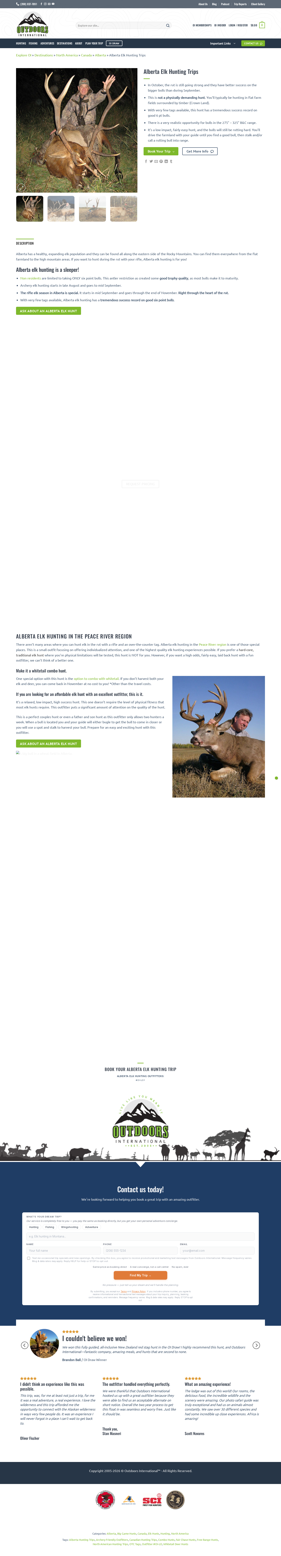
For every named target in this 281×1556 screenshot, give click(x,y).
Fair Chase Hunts (186, 1539)
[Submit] (167, 25)
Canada (86, 55)
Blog (214, 4)
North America (67, 55)
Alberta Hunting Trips (82, 1539)
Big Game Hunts (126, 1533)
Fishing (33, 43)
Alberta (100, 55)
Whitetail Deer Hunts (175, 1544)
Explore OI (23, 55)
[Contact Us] (276, 778)
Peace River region (212, 644)
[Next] (130, 130)
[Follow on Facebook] (41, 4)
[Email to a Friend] (156, 161)
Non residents (30, 278)
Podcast (225, 4)
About (78, 43)
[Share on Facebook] (146, 161)
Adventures (47, 43)
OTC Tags (135, 1544)
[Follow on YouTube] (53, 4)
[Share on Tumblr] (171, 161)
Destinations (64, 43)
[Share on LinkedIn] (166, 161)
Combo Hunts (166, 1539)
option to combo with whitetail (96, 678)
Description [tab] (25, 243)
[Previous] (23, 130)
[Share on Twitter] (151, 161)
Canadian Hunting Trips (143, 1539)
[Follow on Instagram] (45, 4)
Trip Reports (240, 4)
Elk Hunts (153, 1533)
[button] (238, 25)
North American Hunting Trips (110, 1544)
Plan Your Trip (94, 43)
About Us (203, 4)
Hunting (21, 43)
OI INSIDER (220, 25)
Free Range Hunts (207, 1539)
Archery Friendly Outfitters (112, 1539)
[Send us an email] (49, 4)
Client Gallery (258, 4)
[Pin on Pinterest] (161, 161)
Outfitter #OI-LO (152, 1544)
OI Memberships (202, 25)
